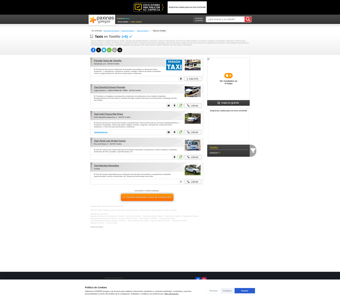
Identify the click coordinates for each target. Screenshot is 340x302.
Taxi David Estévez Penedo (109, 87)
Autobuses (214, 153)
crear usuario (136, 22)
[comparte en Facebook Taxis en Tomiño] (93, 50)
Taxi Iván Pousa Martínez (108, 114)
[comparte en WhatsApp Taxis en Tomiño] (109, 50)
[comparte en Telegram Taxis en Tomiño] (103, 50)
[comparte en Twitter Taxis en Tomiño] (98, 50)
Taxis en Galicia (142, 31)
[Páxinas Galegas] (102, 20)
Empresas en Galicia (111, 31)
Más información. (171, 294)
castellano (120, 18)
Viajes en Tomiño (96, 227)
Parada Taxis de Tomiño (108, 60)
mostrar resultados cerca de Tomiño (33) (148, 197)
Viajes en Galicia (127, 31)
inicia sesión (123, 22)
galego (127, 18)
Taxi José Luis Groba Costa (110, 140)
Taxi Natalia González (106, 165)
